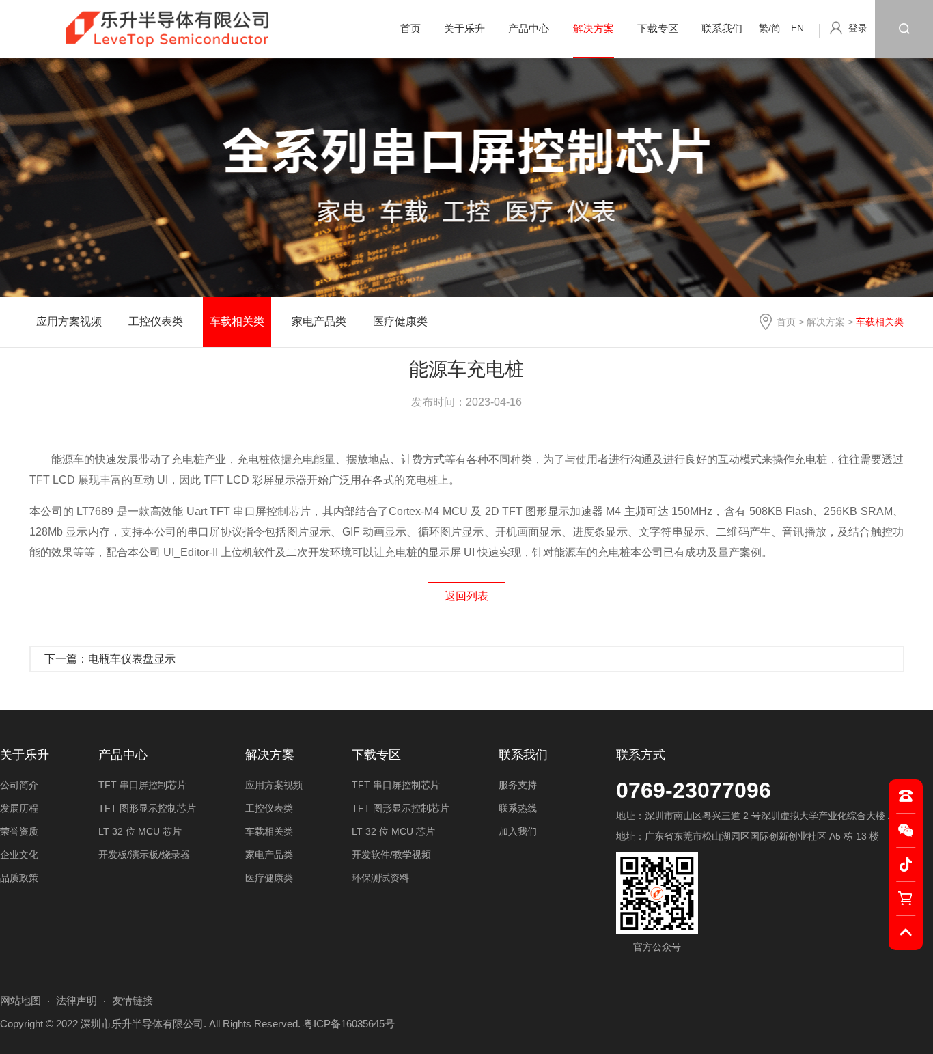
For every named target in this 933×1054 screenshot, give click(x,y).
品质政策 (19, 877)
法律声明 (76, 1000)
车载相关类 (237, 321)
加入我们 (518, 831)
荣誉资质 (19, 831)
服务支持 (518, 784)
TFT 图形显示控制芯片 (147, 808)
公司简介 (19, 784)
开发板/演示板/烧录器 (144, 854)
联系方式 (640, 755)
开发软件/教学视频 (391, 854)
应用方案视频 (69, 321)
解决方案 (593, 28)
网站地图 (20, 1000)
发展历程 (19, 808)
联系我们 (721, 28)
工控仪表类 (155, 321)
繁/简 (770, 28)
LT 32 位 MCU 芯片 (140, 831)
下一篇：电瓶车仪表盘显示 (110, 659)
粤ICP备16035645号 (349, 1023)
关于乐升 (464, 28)
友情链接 (132, 1000)
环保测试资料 (380, 877)
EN (797, 28)
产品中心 (528, 28)
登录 (857, 28)
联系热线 (518, 808)
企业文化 (19, 854)
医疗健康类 (400, 321)
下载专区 (657, 28)
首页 (410, 28)
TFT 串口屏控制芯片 (142, 784)
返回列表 (466, 596)
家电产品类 (319, 321)
